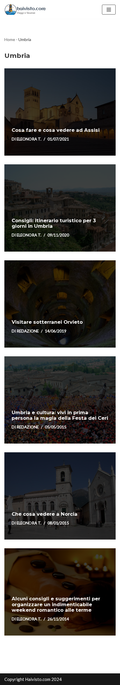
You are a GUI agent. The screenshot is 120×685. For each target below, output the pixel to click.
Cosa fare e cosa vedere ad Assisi (56, 130)
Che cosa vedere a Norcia (44, 514)
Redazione (28, 331)
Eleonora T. (29, 139)
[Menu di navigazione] (109, 10)
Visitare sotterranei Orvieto (47, 322)
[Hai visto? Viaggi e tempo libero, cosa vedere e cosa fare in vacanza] (26, 9)
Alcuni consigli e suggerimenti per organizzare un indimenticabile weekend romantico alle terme (56, 604)
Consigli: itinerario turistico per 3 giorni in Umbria (54, 223)
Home (9, 39)
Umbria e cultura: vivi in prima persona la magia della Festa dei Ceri (60, 415)
